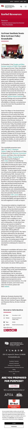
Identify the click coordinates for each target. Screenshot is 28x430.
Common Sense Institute (14, 96)
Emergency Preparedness (14, 365)
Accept (14, 423)
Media (14, 369)
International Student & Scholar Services (14, 367)
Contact (16, 1)
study (6, 161)
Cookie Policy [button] (11, 417)
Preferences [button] (20, 419)
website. (6, 286)
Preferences (14, 426)
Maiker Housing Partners (15, 157)
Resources (4, 20)
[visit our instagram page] (18, 350)
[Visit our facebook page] (6, 350)
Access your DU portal (14, 371)
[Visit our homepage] (14, 345)
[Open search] (21, 6)
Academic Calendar (14, 361)
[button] (26, 6)
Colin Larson (14, 195)
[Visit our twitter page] (9, 350)
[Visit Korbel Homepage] (8, 6)
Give (21, 1)
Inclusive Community (14, 363)
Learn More (14, 386)
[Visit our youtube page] (15, 350)
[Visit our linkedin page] (12, 350)
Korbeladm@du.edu (14, 357)
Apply (11, 1)
